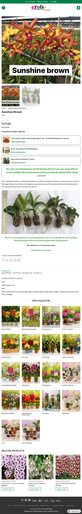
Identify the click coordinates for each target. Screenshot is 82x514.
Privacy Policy (33, 505)
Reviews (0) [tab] (37, 273)
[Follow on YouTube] (55, 2)
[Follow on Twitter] (26, 500)
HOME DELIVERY (42, 2)
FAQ (9, 505)
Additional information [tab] (22, 273)
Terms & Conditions (19, 505)
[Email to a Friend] (11, 260)
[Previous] (6, 50)
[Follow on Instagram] (53, 2)
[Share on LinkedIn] (19, 260)
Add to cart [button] (7, 489)
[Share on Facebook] (3, 260)
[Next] (76, 50)
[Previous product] (7, 119)
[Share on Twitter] (7, 260)
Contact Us (70, 505)
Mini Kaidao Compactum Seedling (13, 483)
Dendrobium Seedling (17, 108)
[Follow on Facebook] (51, 2)
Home (4, 108)
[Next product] (3, 119)
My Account (30, 2)
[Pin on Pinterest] (15, 260)
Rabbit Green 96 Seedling (37, 483)
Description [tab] (6, 273)
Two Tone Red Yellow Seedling (65, 483)
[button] (3, 8)
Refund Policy (45, 505)
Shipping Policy (58, 505)
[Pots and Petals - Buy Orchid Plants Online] (41, 8)
